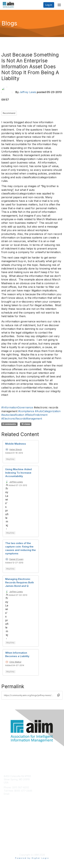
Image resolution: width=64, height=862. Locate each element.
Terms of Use (11, 846)
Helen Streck (15, 449)
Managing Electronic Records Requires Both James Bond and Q (19, 582)
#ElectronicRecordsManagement (21, 418)
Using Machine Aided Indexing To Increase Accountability (18, 473)
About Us (9, 843)
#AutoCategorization (48, 411)
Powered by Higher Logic (32, 858)
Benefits (8, 818)
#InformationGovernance (17, 407)
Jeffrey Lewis (27, 92)
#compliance (26, 411)
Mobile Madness (15, 443)
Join (6, 815)
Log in (48, 4)
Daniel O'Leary (16, 559)
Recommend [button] (9, 113)
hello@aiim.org (18, 793)
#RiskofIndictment (36, 414)
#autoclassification (12, 414)
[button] (58, 695)
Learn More (10, 821)
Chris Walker (15, 662)
